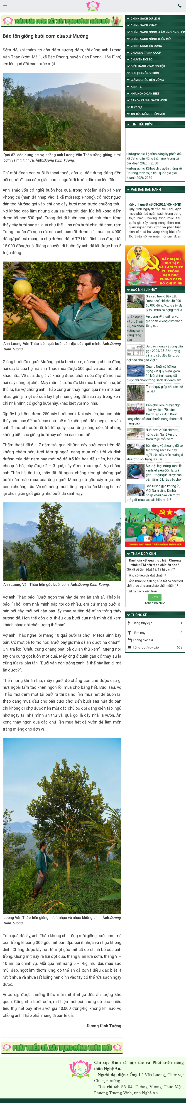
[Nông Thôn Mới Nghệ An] (93, 6)
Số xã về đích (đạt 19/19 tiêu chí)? (151, 569)
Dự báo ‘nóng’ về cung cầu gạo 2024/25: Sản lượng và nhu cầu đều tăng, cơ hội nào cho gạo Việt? (155, 353)
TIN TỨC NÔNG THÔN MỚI (148, 114)
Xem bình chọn (155, 603)
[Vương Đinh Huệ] (62, 1048)
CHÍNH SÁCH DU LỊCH (145, 18)
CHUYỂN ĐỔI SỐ (141, 59)
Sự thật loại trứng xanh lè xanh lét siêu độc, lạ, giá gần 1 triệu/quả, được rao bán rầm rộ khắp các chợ (164, 472)
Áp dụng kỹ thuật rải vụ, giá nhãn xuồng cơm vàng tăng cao (164, 321)
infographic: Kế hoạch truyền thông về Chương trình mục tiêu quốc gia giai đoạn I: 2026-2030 (154, 167)
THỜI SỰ (136, 107)
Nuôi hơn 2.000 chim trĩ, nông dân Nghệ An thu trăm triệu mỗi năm (162, 434)
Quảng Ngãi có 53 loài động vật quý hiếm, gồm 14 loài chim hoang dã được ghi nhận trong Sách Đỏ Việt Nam (154, 373)
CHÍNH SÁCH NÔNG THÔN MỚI (151, 39)
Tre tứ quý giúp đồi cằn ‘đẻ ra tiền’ (164, 389)
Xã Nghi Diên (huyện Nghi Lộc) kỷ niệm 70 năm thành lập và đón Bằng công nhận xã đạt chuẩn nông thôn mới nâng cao (154, 414)
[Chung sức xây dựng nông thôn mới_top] (62, 21)
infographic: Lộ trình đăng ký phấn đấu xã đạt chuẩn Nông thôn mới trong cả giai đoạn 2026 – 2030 (155, 152)
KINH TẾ (136, 86)
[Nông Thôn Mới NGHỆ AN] (80, 1069)
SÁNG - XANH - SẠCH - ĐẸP (149, 100)
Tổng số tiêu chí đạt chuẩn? (146, 575)
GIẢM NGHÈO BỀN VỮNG (147, 80)
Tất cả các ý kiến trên (142, 591)
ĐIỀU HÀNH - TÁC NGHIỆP (148, 66)
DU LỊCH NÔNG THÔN (145, 73)
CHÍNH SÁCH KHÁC (144, 25)
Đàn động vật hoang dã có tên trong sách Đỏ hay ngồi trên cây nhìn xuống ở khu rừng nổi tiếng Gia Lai (155, 452)
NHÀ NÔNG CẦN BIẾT (145, 93)
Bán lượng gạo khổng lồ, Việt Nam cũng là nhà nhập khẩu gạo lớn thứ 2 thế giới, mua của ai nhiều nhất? (153, 493)
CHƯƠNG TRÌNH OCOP (146, 52)
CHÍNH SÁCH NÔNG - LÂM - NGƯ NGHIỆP (158, 32)
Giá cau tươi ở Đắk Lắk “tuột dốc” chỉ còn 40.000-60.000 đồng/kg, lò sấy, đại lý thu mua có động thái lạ (164, 303)
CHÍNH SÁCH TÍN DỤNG (146, 45)
